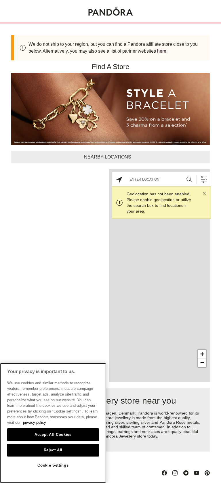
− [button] (202, 362)
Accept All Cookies (53, 434)
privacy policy (34, 422)
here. (162, 51)
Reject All (53, 450)
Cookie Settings (52, 465)
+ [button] (202, 354)
